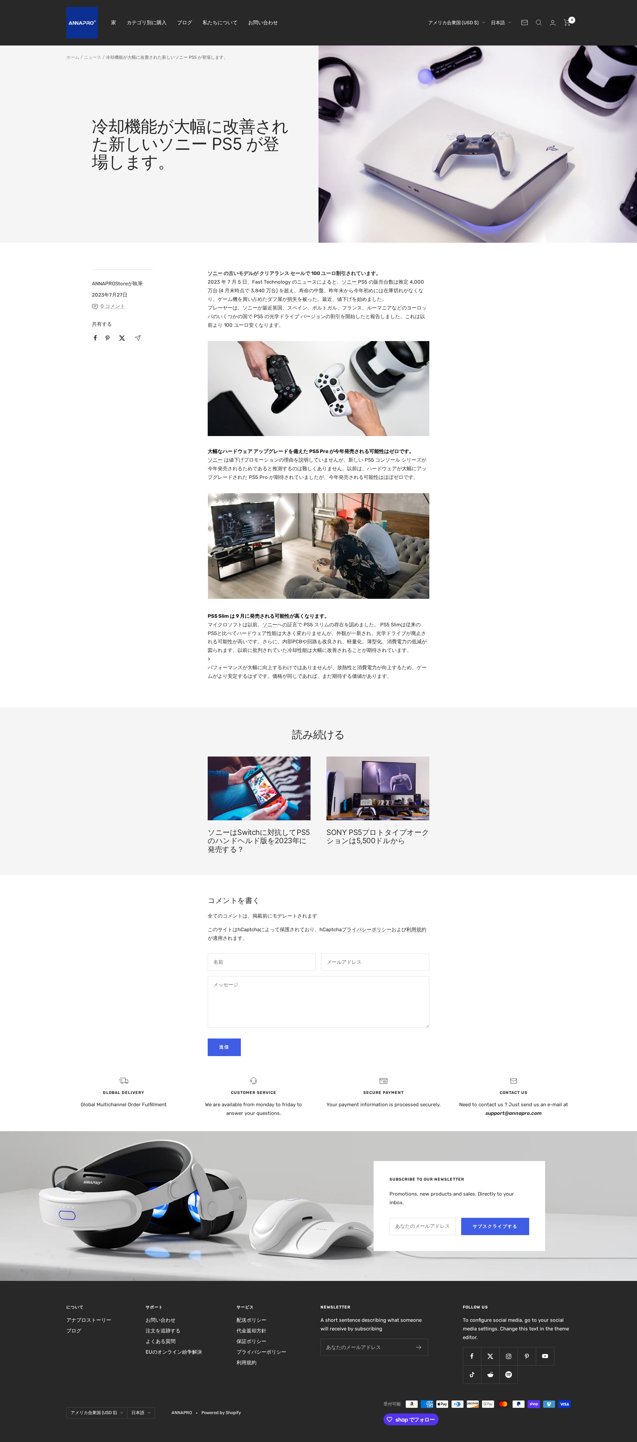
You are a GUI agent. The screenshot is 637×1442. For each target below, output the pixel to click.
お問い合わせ (263, 23)
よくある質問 (161, 1341)
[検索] (539, 23)
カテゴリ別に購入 (147, 23)
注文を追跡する (163, 1331)
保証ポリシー (251, 1341)
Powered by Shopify (221, 1412)
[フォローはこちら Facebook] (472, 1356)
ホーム (72, 57)
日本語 (498, 23)
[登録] (419, 1347)
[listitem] (95, 338)
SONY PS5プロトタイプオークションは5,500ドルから (377, 836)
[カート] (567, 22)
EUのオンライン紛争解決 (174, 1352)
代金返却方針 (251, 1331)
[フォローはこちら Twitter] (490, 1356)
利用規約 (416, 930)
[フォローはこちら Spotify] (508, 1374)
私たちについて (220, 23)
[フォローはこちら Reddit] (490, 1374)
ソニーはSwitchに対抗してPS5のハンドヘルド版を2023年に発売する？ (259, 841)
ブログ (184, 23)
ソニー (215, 273)
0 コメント (113, 306)
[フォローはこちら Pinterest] (527, 1356)
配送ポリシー (251, 1320)
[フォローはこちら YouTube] (545, 1356)
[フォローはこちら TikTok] (472, 1374)
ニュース (92, 57)
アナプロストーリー (88, 1320)
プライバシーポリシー (366, 930)
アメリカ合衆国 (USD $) (453, 23)
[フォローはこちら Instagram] (508, 1356)
